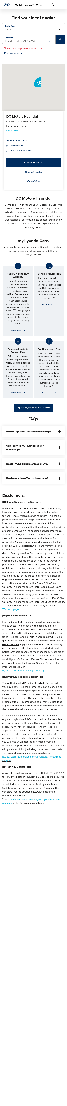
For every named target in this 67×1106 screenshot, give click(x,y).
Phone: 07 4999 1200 (16, 126)
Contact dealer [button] (33, 171)
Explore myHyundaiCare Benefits (33, 407)
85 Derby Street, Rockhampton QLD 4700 (26, 121)
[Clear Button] (50, 41)
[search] (60, 39)
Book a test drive (33, 162)
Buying (28, 4)
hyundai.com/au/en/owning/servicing (23, 670)
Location (9, 37)
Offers (39, 4)
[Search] (52, 4)
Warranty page (10, 609)
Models (19, 4)
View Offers (33, 181)
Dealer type (10, 26)
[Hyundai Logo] (7, 4)
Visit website (12, 130)
